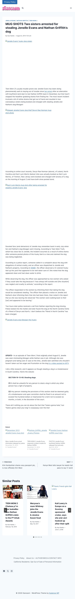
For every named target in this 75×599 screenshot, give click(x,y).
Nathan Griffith (22, 20)
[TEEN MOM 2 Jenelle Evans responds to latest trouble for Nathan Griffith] (37, 434)
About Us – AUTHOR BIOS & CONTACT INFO (43, 558)
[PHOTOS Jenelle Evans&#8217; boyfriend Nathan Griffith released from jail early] (59, 434)
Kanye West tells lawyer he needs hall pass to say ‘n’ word (58, 465)
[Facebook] (4, 571)
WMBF (33, 268)
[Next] (69, 510)
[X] (7, 571)
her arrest (48, 91)
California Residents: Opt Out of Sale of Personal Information (37, 562)
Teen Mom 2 (33, 20)
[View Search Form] (22, 8)
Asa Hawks (10, 36)
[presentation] (12, 492)
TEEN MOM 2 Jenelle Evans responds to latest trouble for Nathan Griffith (36, 443)
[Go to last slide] (5, 510)
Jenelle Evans (10, 20)
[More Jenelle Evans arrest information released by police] (15, 434)
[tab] (33, 537)
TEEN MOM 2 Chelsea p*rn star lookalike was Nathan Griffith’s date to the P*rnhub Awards (12, 512)
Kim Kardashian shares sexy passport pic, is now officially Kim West (18, 465)
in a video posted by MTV (59, 363)
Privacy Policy (10, 2)
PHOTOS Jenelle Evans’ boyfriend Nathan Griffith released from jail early (57, 443)
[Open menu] (71, 8)
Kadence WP (54, 593)
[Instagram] (11, 571)
